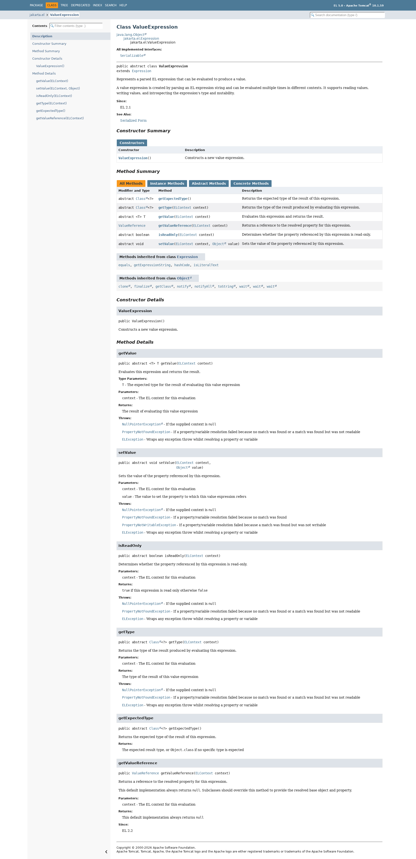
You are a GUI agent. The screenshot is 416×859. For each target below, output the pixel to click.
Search (111, 5)
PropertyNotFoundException (146, 432)
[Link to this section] (174, 130)
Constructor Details (47, 58)
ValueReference (131, 225)
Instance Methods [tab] (167, 183)
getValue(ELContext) (52, 81)
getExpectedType (172, 199)
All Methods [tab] (131, 183)
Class (140, 199)
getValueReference (174, 225)
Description (42, 36)
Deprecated (80, 5)
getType (165, 207)
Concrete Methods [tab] (251, 183)
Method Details (44, 73)
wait (243, 286)
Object (218, 244)
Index (97, 5)
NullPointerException (141, 424)
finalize (142, 286)
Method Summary (46, 51)
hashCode (182, 265)
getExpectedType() (50, 111)
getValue (166, 217)
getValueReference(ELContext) (60, 118)
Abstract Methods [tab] (209, 183)
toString (225, 286)
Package (36, 5)
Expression (141, 71)
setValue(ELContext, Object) (58, 88)
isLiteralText (206, 265)
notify (182, 286)
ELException (132, 439)
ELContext (182, 207)
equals (124, 265)
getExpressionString (152, 265)
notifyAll (203, 286)
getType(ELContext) (51, 103)
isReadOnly (168, 235)
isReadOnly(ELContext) (54, 96)
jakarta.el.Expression (141, 38)
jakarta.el (37, 15)
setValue (166, 244)
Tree (64, 5)
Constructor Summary (49, 43)
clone (123, 286)
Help (123, 5)
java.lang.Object (130, 35)
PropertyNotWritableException (149, 525)
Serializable (131, 55)
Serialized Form (133, 120)
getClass (163, 286)
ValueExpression (64, 15)
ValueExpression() (50, 66)
